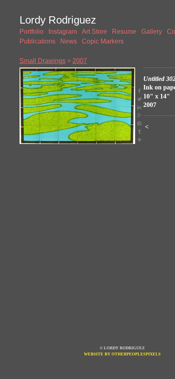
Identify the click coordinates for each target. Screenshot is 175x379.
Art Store (94, 31)
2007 (79, 60)
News (68, 41)
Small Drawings (43, 60)
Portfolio (32, 31)
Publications (37, 41)
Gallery (151, 31)
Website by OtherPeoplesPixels (122, 354)
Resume (124, 31)
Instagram (62, 31)
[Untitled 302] (77, 106)
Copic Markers (103, 41)
